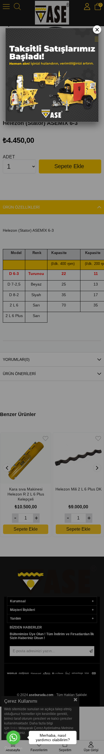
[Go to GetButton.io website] (13, 748)
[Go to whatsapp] (13, 738)
